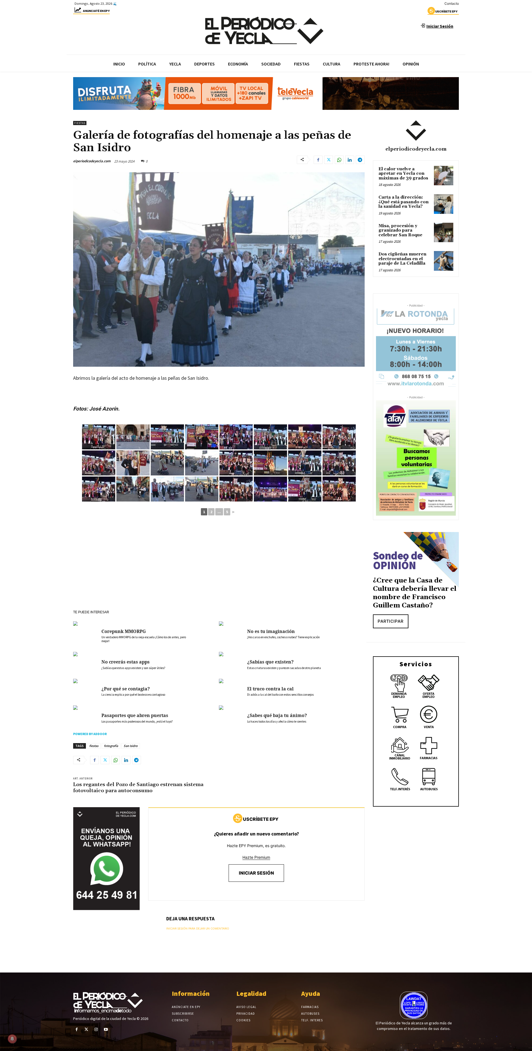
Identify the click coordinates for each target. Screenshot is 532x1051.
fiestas (93, 746)
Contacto (451, 3)
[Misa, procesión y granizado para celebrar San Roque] (443, 232)
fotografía (111, 746)
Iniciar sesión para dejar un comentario (197, 928)
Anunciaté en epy (96, 10)
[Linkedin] (349, 160)
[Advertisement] (219, 568)
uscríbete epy (446, 11)
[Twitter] (328, 160)
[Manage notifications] (12, 1038)
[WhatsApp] (339, 160)
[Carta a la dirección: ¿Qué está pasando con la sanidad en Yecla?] (443, 204)
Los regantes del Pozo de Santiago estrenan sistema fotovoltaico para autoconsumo (138, 787)
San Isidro (131, 746)
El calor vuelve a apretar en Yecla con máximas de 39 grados (403, 173)
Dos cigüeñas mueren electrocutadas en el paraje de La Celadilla (402, 259)
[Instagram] (96, 1029)
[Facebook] (318, 160)
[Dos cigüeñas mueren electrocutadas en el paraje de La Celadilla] (443, 260)
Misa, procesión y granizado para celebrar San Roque (400, 230)
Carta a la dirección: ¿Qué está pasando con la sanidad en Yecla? (403, 202)
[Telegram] (360, 160)
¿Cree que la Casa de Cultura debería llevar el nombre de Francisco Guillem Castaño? (414, 593)
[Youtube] (106, 1029)
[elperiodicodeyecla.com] (416, 131)
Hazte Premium (256, 857)
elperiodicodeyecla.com (92, 161)
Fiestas (79, 123)
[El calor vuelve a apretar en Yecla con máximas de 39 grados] (443, 175)
